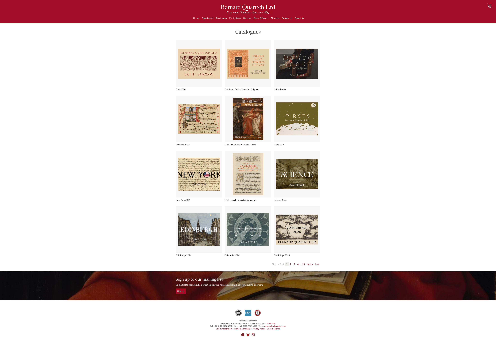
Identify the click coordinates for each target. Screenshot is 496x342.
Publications (235, 18)
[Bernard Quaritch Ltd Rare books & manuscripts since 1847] (248, 9)
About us (275, 18)
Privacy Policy (259, 329)
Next (309, 264)
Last (317, 264)
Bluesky (248, 334)
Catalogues (221, 18)
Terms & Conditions (242, 329)
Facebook (242, 334)
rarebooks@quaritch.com (275, 326)
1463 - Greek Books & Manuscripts (241, 200)
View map (271, 323)
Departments (208, 18)
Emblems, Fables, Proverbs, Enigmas (242, 89)
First (274, 264)
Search (298, 18)
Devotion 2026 (183, 144)
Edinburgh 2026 (183, 255)
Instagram (253, 334)
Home (196, 18)
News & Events (261, 18)
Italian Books (280, 89)
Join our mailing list (224, 329)
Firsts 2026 (279, 144)
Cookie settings (273, 329)
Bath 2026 (180, 89)
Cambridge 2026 (282, 255)
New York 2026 (183, 200)
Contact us (287, 18)
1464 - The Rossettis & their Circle (240, 144)
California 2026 (232, 255)
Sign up (180, 291)
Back (282, 264)
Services (247, 18)
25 (303, 264)
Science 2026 (280, 200)
